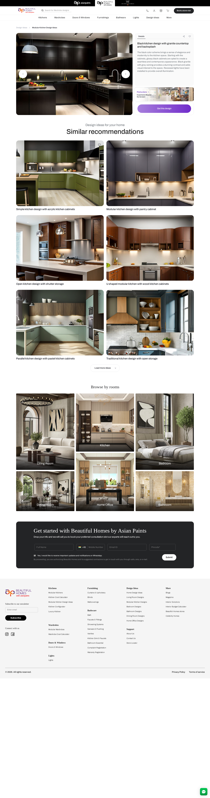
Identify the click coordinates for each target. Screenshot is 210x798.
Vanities (90, 634)
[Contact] (147, 10)
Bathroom (164, 504)
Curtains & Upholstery (96, 593)
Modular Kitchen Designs (137, 602)
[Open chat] (203, 791)
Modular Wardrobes (56, 629)
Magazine (169, 597)
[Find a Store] (161, 10)
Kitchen (105, 445)
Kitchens (42, 17)
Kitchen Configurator (56, 607)
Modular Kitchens (55, 593)
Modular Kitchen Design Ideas (60, 602)
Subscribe (15, 618)
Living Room (45, 463)
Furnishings (103, 17)
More (169, 17)
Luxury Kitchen (54, 611)
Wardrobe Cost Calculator (58, 634)
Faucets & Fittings (94, 620)
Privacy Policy (178, 672)
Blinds (90, 597)
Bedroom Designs (134, 607)
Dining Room (45, 504)
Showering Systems (95, 624)
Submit (169, 557)
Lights (136, 17)
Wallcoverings (93, 602)
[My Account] (154, 10)
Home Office (105, 504)
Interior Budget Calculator (176, 607)
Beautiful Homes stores (175, 611)
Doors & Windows (81, 17)
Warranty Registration (96, 652)
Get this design (164, 108)
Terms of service (197, 672)
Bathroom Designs (134, 611)
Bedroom (165, 463)
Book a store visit (184, 11)
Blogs (168, 593)
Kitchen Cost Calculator (58, 597)
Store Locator (132, 643)
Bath (89, 615)
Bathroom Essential (95, 643)
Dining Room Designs (136, 616)
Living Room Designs (135, 597)
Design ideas (152, 17)
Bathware (121, 17)
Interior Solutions (173, 602)
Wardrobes (59, 17)
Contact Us (131, 638)
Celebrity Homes (172, 616)
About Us (130, 634)
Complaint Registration (96, 648)
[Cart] (167, 10)
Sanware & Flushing (95, 629)
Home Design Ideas (134, 593)
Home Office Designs (135, 621)
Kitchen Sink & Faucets (96, 638)
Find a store (142, 92)
